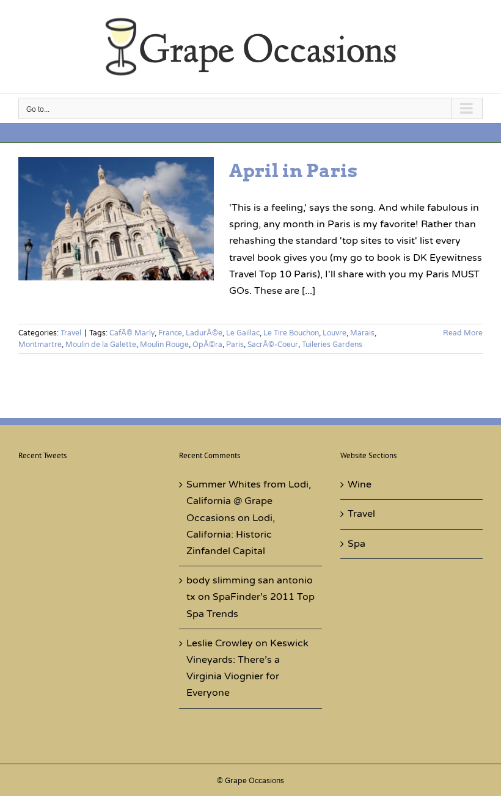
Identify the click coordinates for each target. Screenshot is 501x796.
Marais (362, 333)
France (170, 333)
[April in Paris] (116, 218)
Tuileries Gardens (332, 344)
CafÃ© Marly (132, 333)
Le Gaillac (243, 333)
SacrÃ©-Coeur (272, 344)
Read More (463, 333)
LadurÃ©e (204, 333)
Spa (356, 544)
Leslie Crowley (219, 643)
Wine (359, 484)
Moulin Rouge (164, 344)
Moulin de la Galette (100, 344)
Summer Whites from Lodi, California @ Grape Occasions (248, 501)
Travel (70, 333)
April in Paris (293, 170)
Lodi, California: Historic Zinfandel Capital (230, 534)
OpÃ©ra (207, 344)
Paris (235, 344)
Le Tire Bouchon (291, 333)
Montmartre (40, 344)
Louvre (334, 333)
